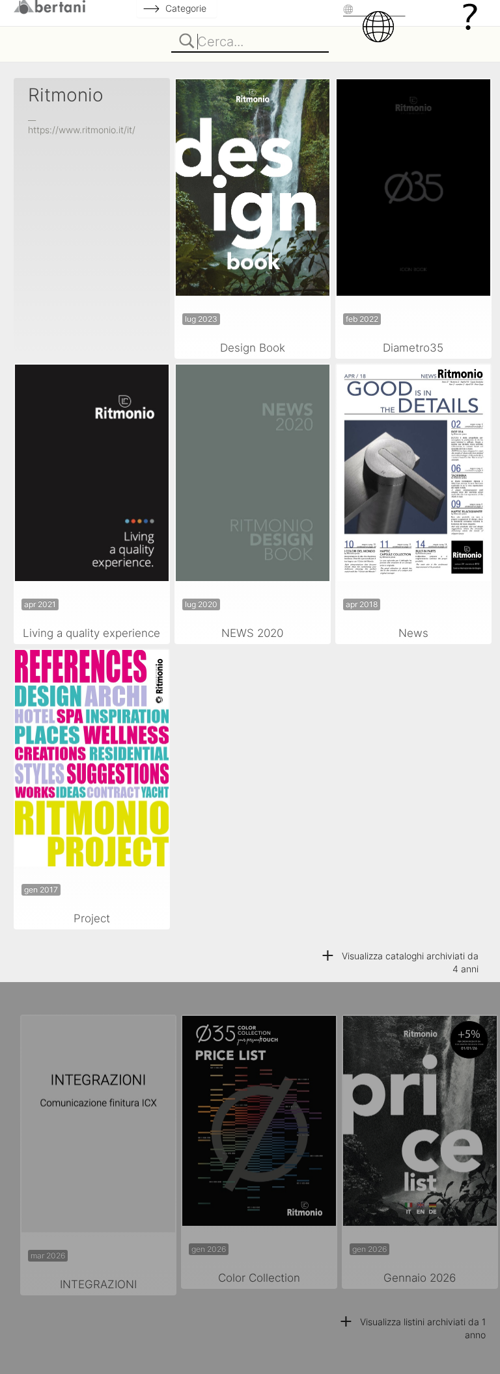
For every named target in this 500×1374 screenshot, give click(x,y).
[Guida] (470, 15)
